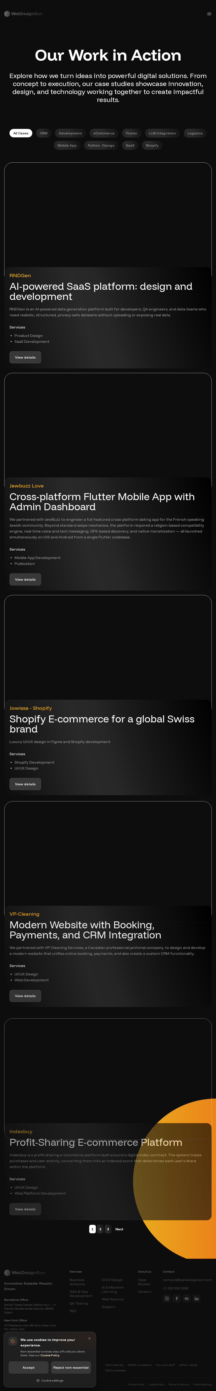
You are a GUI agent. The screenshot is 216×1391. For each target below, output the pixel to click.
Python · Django (101, 145)
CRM (43, 133)
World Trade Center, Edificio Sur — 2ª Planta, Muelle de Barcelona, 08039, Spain (30, 1308)
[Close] (89, 1338)
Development (70, 133)
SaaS (130, 145)
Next (119, 1229)
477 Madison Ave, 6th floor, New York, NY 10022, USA (30, 1327)
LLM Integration (162, 133)
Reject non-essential (71, 1367)
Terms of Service (178, 1384)
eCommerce (104, 133)
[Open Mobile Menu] (209, 13)
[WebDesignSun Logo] (23, 14)
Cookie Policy (156, 1384)
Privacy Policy (136, 1384)
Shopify (152, 145)
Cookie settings (202, 1384)
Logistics (195, 133)
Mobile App (67, 145)
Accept (29, 1367)
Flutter (132, 133)
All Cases (20, 133)
